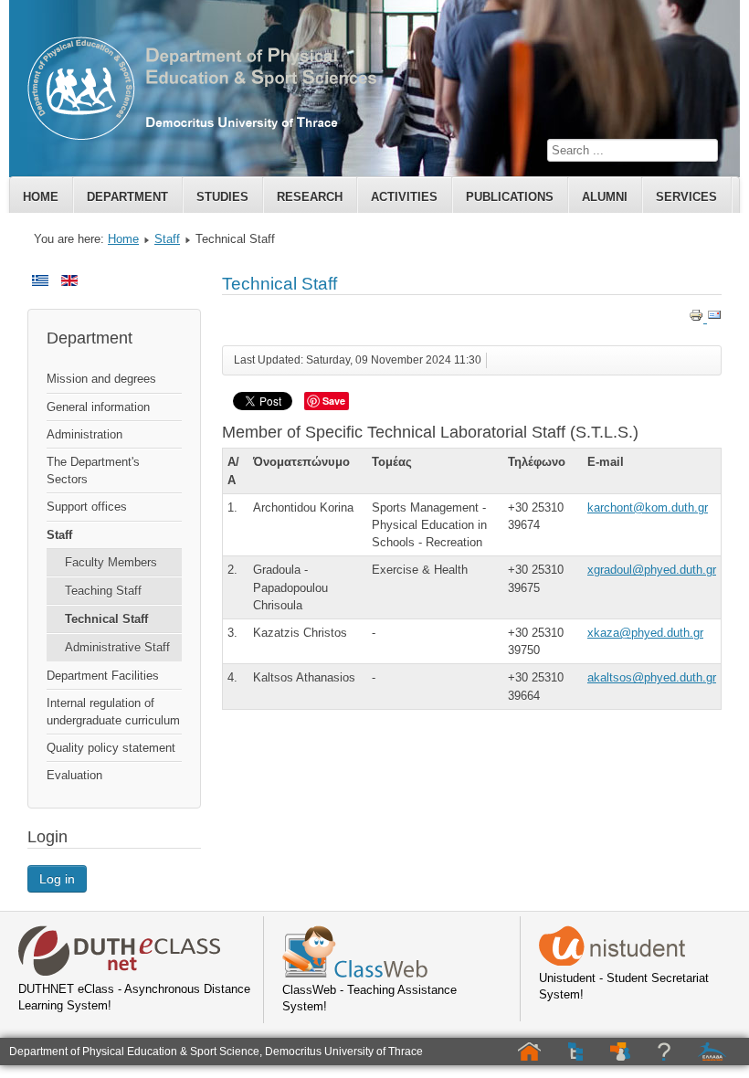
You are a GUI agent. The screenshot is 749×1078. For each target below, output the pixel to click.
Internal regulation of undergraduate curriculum (113, 711)
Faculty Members (111, 562)
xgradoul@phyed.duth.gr (651, 569)
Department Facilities (103, 675)
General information (98, 407)
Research (310, 197)
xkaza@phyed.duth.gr (645, 632)
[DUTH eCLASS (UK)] (119, 972)
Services (686, 197)
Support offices (87, 506)
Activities (404, 197)
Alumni (605, 197)
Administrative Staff (117, 647)
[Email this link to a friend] (714, 318)
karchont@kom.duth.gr (647, 507)
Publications (510, 197)
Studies (222, 197)
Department (127, 197)
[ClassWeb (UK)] (354, 973)
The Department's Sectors (93, 470)
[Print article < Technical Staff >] (698, 318)
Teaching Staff (103, 590)
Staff (167, 239)
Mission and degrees (101, 379)
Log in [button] (57, 879)
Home (40, 197)
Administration (84, 434)
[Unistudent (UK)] (612, 961)
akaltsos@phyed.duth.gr (651, 677)
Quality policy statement (111, 748)
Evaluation (74, 775)
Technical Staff (106, 619)
